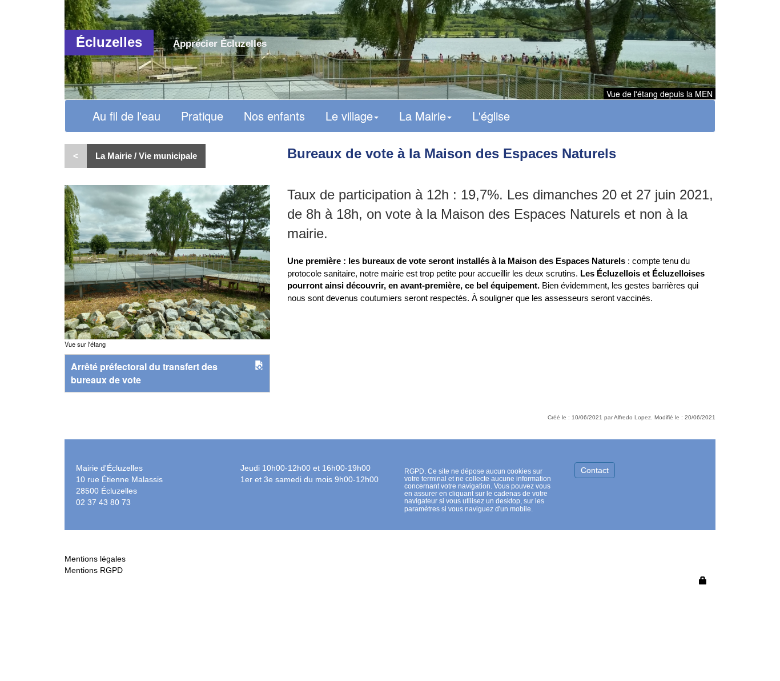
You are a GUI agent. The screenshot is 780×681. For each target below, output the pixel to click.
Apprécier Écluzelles (220, 43)
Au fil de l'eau (126, 115)
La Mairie (422, 115)
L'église (491, 115)
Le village (349, 115)
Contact (595, 470)
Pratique (202, 115)
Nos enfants (274, 115)
